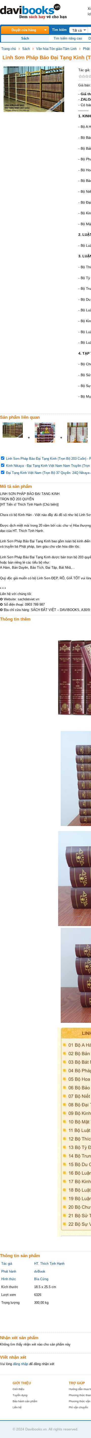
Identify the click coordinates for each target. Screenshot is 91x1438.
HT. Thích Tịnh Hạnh (49, 1264)
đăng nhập (20, 1364)
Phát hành (8, 1271)
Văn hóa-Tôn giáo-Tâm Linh (56, 49)
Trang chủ (8, 49)
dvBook (39, 1271)
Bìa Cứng (41, 1279)
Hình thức (8, 1279)
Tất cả (77, 30)
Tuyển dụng (20, 1395)
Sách (26, 49)
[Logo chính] (33, 18)
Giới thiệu (18, 1389)
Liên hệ (17, 1407)
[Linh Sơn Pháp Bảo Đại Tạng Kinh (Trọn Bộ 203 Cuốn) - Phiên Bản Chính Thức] (13, 436)
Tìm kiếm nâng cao (68, 38)
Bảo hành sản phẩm (25, 1401)
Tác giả (6, 1264)
